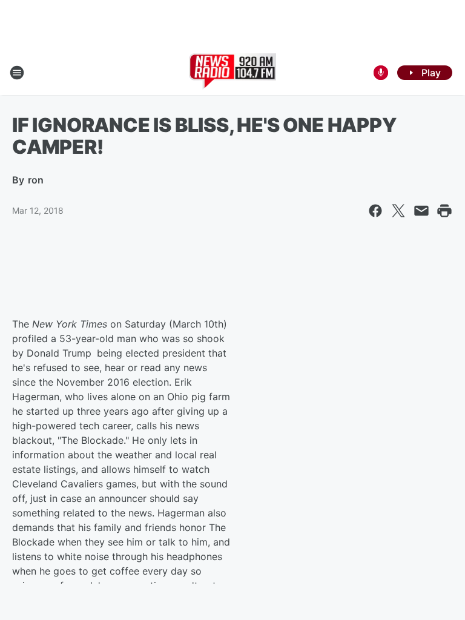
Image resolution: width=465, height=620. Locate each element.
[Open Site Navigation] (17, 72)
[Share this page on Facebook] (375, 210)
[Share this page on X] (398, 210)
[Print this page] (444, 210)
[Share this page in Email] (421, 210)
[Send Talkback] (381, 72)
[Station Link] (233, 72)
